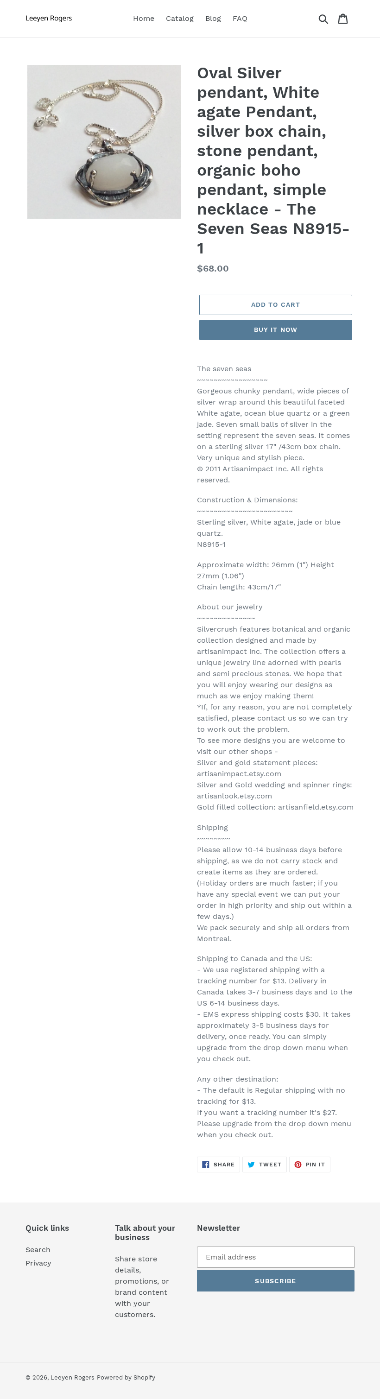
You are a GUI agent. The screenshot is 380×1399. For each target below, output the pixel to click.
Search (38, 1249)
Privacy (38, 1263)
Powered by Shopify (126, 1377)
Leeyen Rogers (73, 1377)
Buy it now (276, 329)
